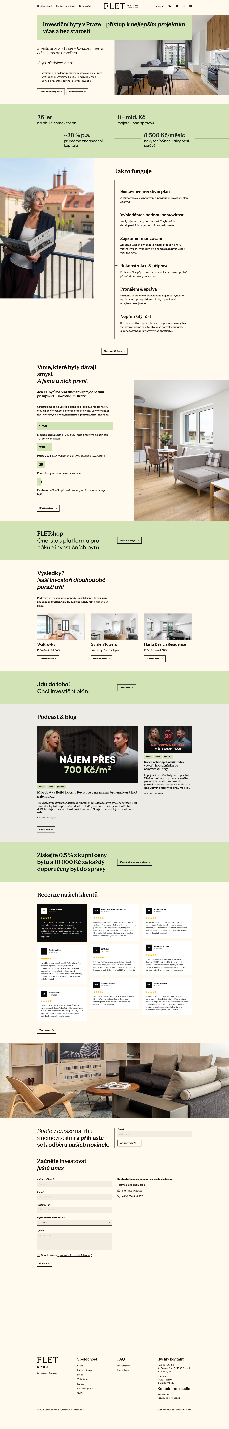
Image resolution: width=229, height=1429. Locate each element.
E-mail (120, 1129)
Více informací (76, 91)
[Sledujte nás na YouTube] (43, 1367)
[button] (159, 6)
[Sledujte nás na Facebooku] (38, 1367)
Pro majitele (123, 1370)
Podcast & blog (84, 1370)
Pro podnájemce (85, 1388)
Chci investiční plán (113, 351)
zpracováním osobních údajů (74, 1255)
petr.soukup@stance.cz (168, 1398)
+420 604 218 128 (165, 1365)
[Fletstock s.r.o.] (54, 1360)
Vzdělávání (82, 1379)
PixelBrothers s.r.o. (183, 1409)
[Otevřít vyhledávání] (184, 6)
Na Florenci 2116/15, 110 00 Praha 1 (173, 1368)
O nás (80, 1365)
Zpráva (40, 1230)
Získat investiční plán (49, 91)
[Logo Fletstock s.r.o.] (114, 6)
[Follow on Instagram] (46, 1367)
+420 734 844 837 (132, 1196)
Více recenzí (45, 1030)
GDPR (80, 1393)
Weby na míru (164, 1409)
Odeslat (43, 1263)
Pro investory (123, 1365)
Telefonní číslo (44, 1205)
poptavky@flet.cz (132, 1190)
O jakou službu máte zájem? (51, 1217)
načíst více (44, 829)
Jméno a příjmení (45, 1179)
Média (80, 1374)
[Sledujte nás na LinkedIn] (41, 1367)
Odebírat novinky (128, 1143)
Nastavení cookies (48, 1373)
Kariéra (80, 1384)
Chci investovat (46, 508)
